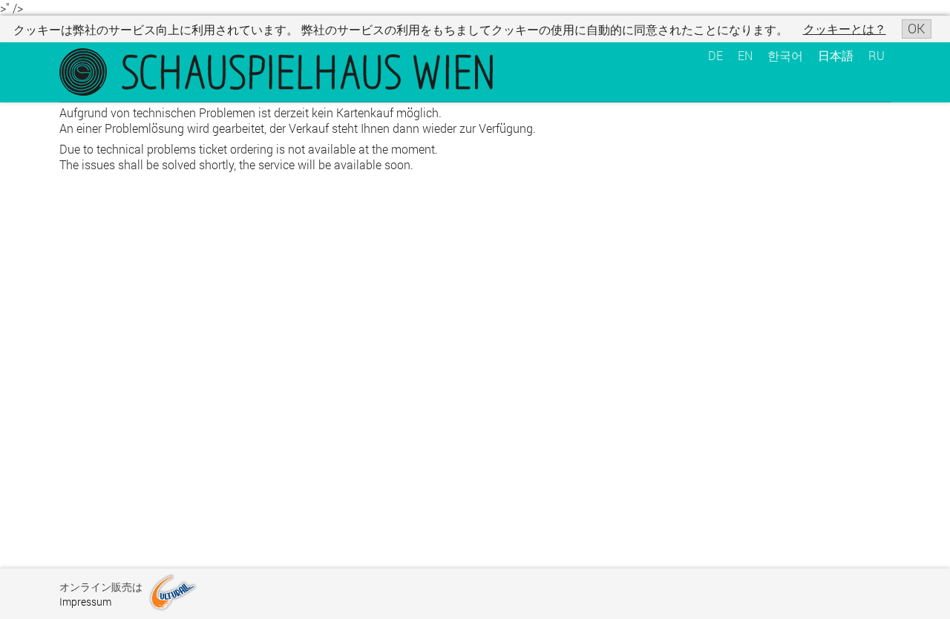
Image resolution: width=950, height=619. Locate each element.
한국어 (785, 55)
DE (715, 55)
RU (876, 55)
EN (745, 55)
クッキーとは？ (844, 28)
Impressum (85, 602)
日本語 (836, 55)
